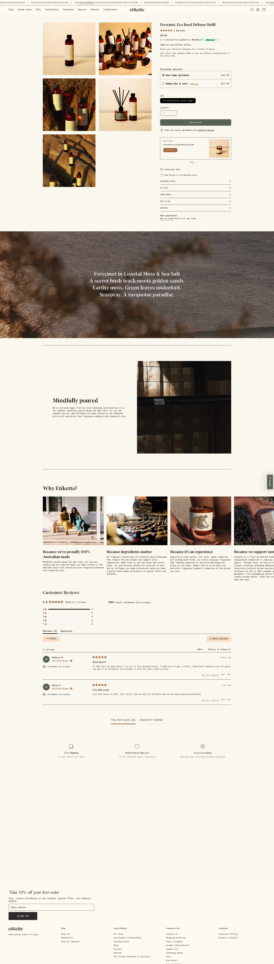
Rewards (117, 953)
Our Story (118, 934)
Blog (116, 945)
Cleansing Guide (174, 953)
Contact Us (171, 934)
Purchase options (171, 69)
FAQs (168, 956)
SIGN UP (23, 916)
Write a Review (221, 640)
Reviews (117, 949)
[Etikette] (137, 9)
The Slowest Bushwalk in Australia (132, 956)
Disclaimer (171, 960)
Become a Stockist (228, 938)
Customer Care (173, 928)
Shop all (65, 934)
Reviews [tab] (50, 631)
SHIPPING (164, 208)
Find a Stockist (174, 941)
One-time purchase (177, 75)
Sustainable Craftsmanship (127, 938)
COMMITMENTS (165, 194)
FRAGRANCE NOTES (167, 181)
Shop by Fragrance (70, 941)
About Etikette (120, 928)
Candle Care (172, 949)
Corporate (223, 928)
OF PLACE (164, 188)
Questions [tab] (66, 631)
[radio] (163, 75)
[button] (82, 9)
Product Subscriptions (177, 945)
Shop (63, 928)
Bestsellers (67, 938)
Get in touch (166, 218)
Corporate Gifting (228, 934)
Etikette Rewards (206, 130)
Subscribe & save (182, 83)
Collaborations (121, 941)
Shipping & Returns (176, 938)
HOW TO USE (165, 201)
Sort (201, 649)
